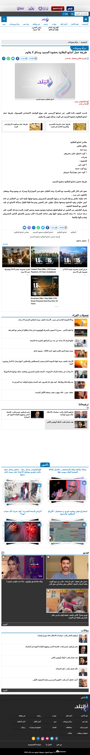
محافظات (69, 727)
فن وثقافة (36, 24)
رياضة (46, 24)
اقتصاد (54, 727)
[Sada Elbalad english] (20, 8)
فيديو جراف (84, 727)
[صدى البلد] (45, 19)
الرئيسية (85, 24)
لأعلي (83, 698)
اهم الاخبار (74, 24)
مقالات (70, 733)
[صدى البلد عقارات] (31, 8)
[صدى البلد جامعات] (43, 8)
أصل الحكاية (21, 721)
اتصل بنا (49, 744)
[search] (4, 19)
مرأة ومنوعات (14, 24)
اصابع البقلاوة (62, 232)
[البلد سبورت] (57, 8)
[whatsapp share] (8, 58)
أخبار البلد (63, 24)
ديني (4, 24)
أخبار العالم (37, 721)
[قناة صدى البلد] (70, 8)
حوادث (54, 24)
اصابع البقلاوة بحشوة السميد (43, 232)
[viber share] (29, 227)
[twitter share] (13, 58)
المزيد (5, 624)
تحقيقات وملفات (82, 733)
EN (66, 14)
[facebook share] (17, 58)
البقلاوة (73, 232)
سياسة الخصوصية (34, 744)
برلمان (23, 727)
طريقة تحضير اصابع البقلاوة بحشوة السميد (45, 237)
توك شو (26, 24)
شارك (23, 58)
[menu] (86, 19)
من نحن (59, 744)
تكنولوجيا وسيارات (35, 727)
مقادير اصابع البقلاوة (21, 232)
